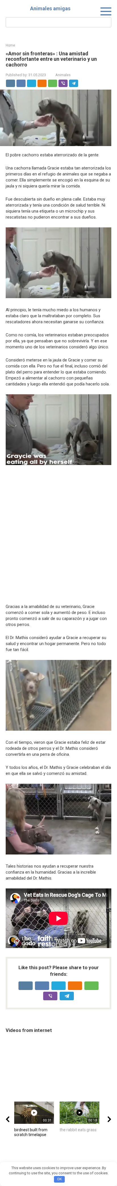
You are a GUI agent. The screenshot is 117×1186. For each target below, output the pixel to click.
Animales (63, 75)
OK (59, 1179)
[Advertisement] (58, 535)
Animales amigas (50, 8)
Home (10, 45)
